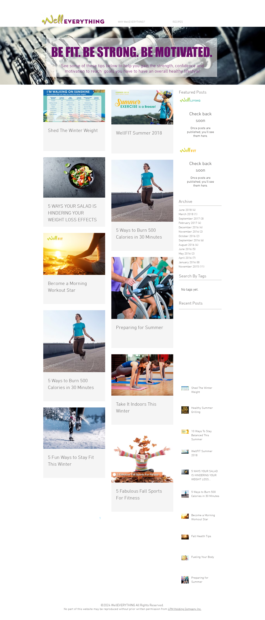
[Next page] (124, 518)
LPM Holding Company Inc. (184, 609)
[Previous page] (91, 518)
